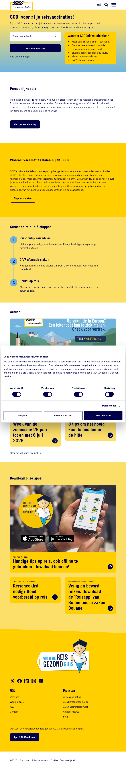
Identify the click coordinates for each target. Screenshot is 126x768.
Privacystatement (40, 760)
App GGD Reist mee (24, 737)
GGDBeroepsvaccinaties (75, 701)
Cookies (54, 760)
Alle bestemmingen (20, 56)
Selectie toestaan (63, 415)
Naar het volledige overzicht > (26, 452)
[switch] (47, 394)
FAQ (12, 706)
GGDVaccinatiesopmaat (75, 706)
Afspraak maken (23, 198)
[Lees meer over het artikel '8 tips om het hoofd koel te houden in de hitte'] (110, 435)
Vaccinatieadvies (35, 48)
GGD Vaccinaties (72, 696)
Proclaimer (25, 760)
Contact (14, 711)
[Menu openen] (113, 4)
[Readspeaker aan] (99, 5)
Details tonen (109, 405)
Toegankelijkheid (68, 760)
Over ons (14, 696)
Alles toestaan (103, 415)
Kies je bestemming (25, 124)
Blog (65, 716)
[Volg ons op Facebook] (19, 681)
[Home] (21, 6)
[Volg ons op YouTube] (41, 681)
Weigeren (23, 415)
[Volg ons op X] (12, 681)
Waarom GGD (17, 701)
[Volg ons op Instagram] (33, 681)
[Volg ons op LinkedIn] (26, 681)
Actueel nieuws (71, 711)
